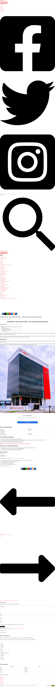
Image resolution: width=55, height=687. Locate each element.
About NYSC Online (3, 258)
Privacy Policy (3, 290)
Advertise (2, 259)
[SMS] (12, 314)
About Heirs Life (4, 327)
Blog (1, 263)
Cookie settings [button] (49, 685)
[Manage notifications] (53, 685)
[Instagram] (27, 193)
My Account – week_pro (4, 284)
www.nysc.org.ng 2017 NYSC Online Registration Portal (8, 298)
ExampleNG (1, 4)
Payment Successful (4, 289)
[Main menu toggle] (1, 255)
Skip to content (2, 0)
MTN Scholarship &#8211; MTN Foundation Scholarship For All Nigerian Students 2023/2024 (16, 443)
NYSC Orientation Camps (4, 288)
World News (2, 659)
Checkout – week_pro (4, 267)
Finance (2, 647)
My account (2, 282)
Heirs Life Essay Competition (5, 328)
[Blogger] (14, 314)
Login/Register (3, 279)
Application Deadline (5, 330)
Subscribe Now (27, 422)
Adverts (2, 260)
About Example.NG (3, 257)
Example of (2, 646)
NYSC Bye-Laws (3, 285)
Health (25, 669)
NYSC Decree (3, 286)
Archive (2, 261)
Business (26, 667)
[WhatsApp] (7, 314)
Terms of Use (3, 296)
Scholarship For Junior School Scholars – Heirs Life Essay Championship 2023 (11, 326)
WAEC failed (2, 297)
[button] (27, 415)
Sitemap (2, 293)
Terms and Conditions (4, 295)
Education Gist (3, 645)
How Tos (12, 666)
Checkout (2, 265)
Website (1, 621)
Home (2, 676)
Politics (1, 651)
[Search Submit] (13, 194)
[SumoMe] (16, 314)
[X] (5, 314)
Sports (1, 656)
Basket (2, 262)
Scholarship (2, 655)
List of (1, 667)
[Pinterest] (10, 314)
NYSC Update (2, 650)
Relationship (2, 654)
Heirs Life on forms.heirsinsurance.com (15, 458)
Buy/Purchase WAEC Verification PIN (6, 264)
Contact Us (2, 268)
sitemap (2, 294)
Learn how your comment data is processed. (17, 628)
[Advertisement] (27, 306)
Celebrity (2, 643)
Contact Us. (34, 639)
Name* (1, 614)
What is (1, 668)
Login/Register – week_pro (4, 281)
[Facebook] (27, 74)
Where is (1, 669)
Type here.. (2, 606)
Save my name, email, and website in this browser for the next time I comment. (12, 624)
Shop (1, 292)
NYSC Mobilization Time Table (5, 287)
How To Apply (4, 331)
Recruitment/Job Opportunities (5, 652)
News (39, 666)
